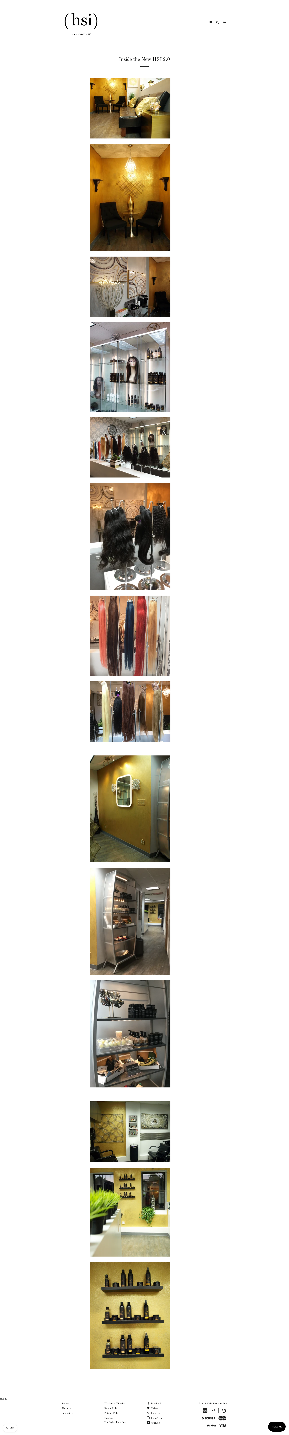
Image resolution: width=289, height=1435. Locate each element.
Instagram (156, 1417)
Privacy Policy (112, 1413)
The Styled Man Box (115, 1422)
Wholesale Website (114, 1403)
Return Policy (111, 1408)
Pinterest (155, 1413)
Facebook (156, 1403)
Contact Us (67, 1413)
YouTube (155, 1422)
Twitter (154, 1408)
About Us (66, 1408)
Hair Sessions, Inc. (217, 1403)
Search (65, 1403)
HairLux (4, 1399)
